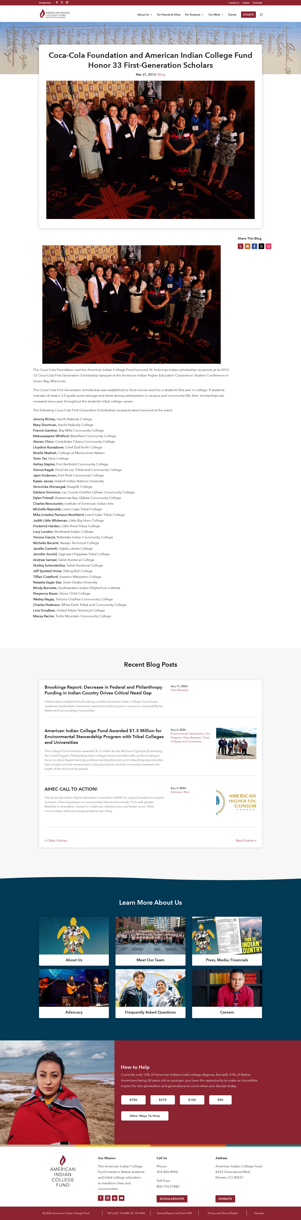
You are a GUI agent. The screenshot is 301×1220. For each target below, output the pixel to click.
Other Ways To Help (145, 1116)
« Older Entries (56, 840)
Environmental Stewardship (187, 733)
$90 (220, 1100)
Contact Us (234, 3)
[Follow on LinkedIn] (114, 1198)
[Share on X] (261, 246)
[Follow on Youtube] (121, 1198)
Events (232, 14)
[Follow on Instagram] (107, 1198)
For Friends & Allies (168, 14)
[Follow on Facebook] (100, 1198)
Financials (257, 3)
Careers (246, 3)
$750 (133, 1100)
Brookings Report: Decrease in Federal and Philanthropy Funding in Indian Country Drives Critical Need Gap (103, 690)
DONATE (248, 14)
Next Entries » (246, 840)
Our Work (214, 14)
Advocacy (176, 792)
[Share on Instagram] (268, 246)
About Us (143, 14)
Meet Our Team (150, 960)
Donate (225, 1198)
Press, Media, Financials (227, 960)
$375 (163, 1100)
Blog (161, 74)
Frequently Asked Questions (150, 1012)
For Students (192, 14)
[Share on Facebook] (254, 246)
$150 (192, 1100)
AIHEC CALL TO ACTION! (71, 789)
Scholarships (172, 1198)
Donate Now (45, 2)
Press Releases (179, 690)
